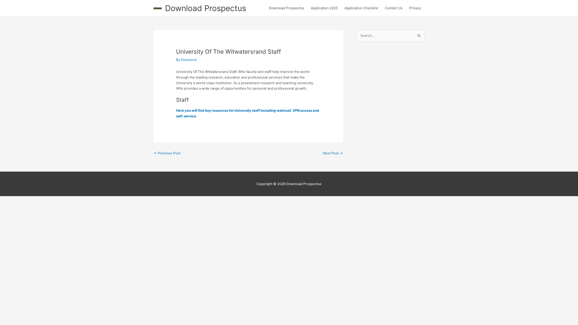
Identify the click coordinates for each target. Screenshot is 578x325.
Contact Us (394, 8)
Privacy (415, 8)
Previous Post (167, 153)
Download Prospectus (205, 8)
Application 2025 (324, 8)
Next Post (333, 153)
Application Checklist (361, 8)
